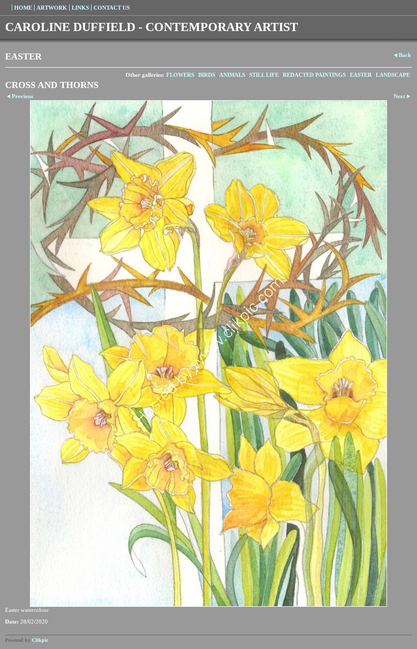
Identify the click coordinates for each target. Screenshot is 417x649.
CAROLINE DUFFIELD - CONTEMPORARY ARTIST (151, 27)
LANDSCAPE (393, 75)
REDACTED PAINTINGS (314, 75)
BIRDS (206, 75)
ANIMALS (232, 75)
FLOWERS (180, 75)
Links (80, 8)
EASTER (361, 75)
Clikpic (40, 640)
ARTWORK (52, 8)
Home (23, 8)
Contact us (112, 8)
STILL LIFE (264, 75)
